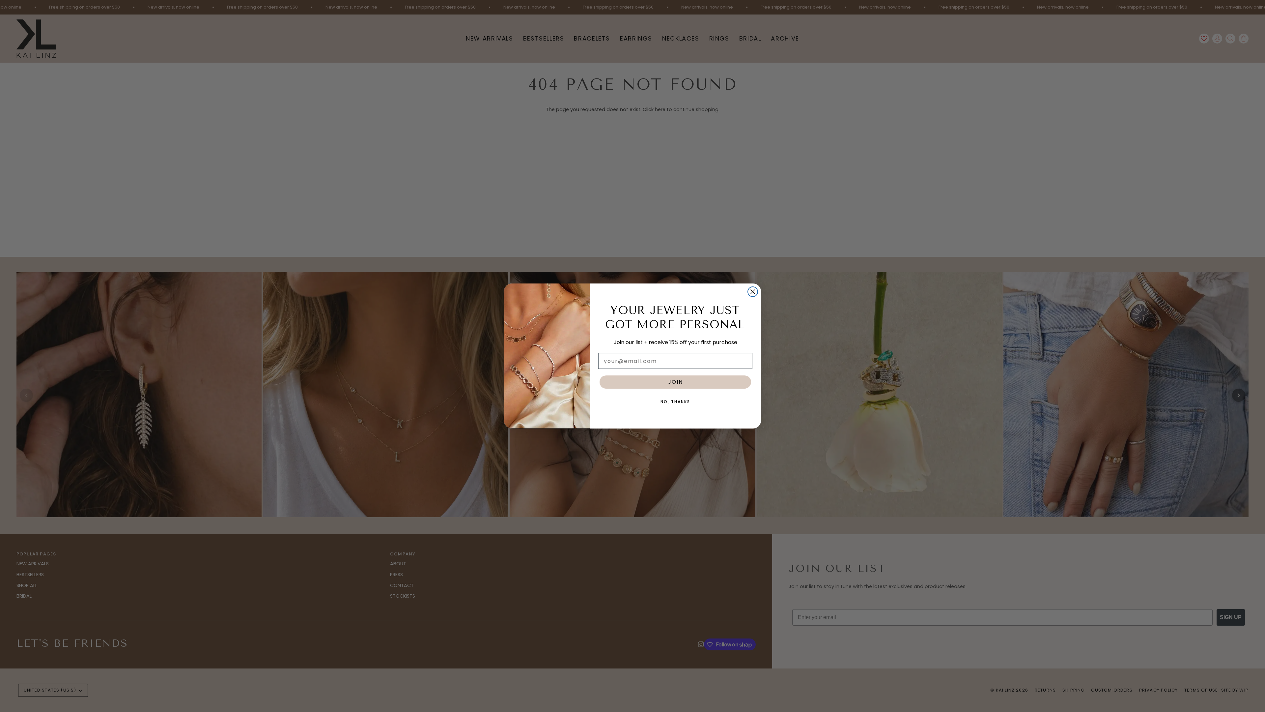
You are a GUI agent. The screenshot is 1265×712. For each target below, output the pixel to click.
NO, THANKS (675, 401)
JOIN (675, 382)
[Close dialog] (753, 292)
